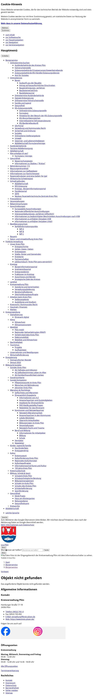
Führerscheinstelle (23, 68)
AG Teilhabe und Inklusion (26, 370)
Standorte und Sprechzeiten (27, 287)
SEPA (17, 193)
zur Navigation (12, 42)
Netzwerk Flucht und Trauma (31, 428)
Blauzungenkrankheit (19, 168)
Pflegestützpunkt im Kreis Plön (28, 382)
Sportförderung (21, 491)
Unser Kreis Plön (17, 244)
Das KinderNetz (21, 448)
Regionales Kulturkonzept (26, 460)
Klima (12, 319)
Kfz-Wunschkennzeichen (29, 118)
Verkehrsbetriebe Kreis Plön (27, 334)
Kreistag (13, 264)
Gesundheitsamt (22, 503)
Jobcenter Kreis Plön (23, 387)
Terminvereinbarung (10, 670)
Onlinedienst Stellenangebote (27, 136)
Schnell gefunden (17, 181)
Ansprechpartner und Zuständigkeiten (35, 400)
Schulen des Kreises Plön (25, 486)
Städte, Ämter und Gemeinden (28, 254)
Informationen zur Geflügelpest (23, 171)
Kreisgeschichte (21, 246)
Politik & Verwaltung (14, 241)
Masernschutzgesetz (24, 161)
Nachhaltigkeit (16, 342)
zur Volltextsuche (13, 37)
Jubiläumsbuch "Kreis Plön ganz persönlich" (33, 261)
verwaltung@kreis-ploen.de (20, 616)
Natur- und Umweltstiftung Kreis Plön (26, 239)
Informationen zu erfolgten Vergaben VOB (33, 219)
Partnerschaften (22, 259)
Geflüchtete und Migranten (26, 392)
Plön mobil (19, 329)
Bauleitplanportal (26, 93)
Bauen (17, 80)
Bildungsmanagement (24, 481)
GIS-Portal (19, 125)
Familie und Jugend (23, 103)
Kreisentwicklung (13, 312)
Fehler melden (12, 690)
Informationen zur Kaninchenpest (24, 173)
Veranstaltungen (17, 201)
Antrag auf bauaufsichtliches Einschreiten (37, 85)
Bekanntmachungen (19, 204)
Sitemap (9, 693)
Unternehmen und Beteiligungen (24, 352)
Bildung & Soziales (13, 365)
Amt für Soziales (22, 75)
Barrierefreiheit (12, 688)
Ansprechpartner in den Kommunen (35, 415)
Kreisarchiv (15, 506)
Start (8, 562)
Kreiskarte (19, 256)
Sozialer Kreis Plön (18, 367)
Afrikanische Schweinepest (21, 178)
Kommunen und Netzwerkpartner (29, 410)
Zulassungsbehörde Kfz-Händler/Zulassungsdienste (37, 73)
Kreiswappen (20, 251)
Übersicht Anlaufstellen (29, 420)
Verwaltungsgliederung (25, 289)
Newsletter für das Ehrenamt (31, 407)
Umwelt (18, 138)
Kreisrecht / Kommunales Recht (23, 304)
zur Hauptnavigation (14, 40)
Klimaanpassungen (23, 324)
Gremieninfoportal (23, 269)
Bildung (22, 435)
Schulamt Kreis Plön (23, 475)
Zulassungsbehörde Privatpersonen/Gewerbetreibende (39, 70)
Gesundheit (20, 105)
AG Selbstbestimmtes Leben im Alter (30, 372)
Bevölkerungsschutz (19, 224)
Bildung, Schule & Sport (20, 473)
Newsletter (19, 443)
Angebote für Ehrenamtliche (31, 402)
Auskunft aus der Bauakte (30, 83)
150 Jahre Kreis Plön (23, 468)
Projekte (18, 347)
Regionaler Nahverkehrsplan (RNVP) (30, 332)
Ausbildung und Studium (25, 302)
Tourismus (14, 345)
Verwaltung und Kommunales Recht (30, 128)
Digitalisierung (16, 314)
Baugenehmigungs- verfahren (32, 88)
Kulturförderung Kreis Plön (26, 458)
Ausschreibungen (17, 206)
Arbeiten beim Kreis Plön (21, 297)
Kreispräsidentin (22, 272)
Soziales (18, 133)
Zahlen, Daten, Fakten (24, 249)
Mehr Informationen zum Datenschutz (17, 525)
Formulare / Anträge (23, 156)
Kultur (12, 453)
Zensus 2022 (15, 362)
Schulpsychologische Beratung (28, 478)
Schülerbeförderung (23, 488)
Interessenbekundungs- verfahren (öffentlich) (34, 214)
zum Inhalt (10, 35)
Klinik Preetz (20, 496)
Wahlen (13, 309)
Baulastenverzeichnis (28, 90)
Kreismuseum (21, 455)
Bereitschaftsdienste (23, 292)
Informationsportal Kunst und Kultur (30, 465)
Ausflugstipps (20, 350)
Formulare (23, 113)
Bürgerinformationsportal (26, 266)
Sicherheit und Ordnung (25, 130)
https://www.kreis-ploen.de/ (20, 619)
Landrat (13, 282)
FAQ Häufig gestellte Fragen (31, 405)
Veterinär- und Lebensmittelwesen (29, 141)
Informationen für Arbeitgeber (32, 433)
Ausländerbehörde (18, 146)
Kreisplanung (11, 357)
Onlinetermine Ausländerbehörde (29, 95)
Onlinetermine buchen (20, 62)
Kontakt (9, 680)
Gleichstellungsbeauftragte (26, 294)
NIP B (21, 231)
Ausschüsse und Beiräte (25, 277)
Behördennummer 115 (20, 166)
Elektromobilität (22, 337)
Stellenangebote (22, 299)
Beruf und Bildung (22, 430)
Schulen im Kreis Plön (24, 483)
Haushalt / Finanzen (18, 307)
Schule (22, 438)
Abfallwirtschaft (17, 151)
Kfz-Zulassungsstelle (23, 108)
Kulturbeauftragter (23, 463)
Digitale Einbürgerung (24, 98)
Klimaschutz (20, 322)
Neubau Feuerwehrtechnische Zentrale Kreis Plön (36, 196)
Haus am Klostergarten (25, 498)
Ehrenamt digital (22, 317)
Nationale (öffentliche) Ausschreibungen (32, 211)
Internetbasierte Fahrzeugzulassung (35, 120)
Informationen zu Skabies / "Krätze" (30, 163)
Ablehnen (5, 28)
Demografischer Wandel (20, 360)
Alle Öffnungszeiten (9, 666)
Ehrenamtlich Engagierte (25, 395)
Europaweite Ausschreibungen (28, 209)
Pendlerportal (21, 191)
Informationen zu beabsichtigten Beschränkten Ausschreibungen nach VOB (47, 216)
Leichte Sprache (12, 513)
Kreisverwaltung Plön (19, 284)
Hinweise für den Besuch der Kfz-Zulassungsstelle (40, 115)
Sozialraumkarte (17, 377)
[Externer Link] (5, 631)
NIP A (21, 229)
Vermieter (19, 440)
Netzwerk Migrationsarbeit (30, 413)
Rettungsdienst (21, 501)
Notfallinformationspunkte (26, 226)
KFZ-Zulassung (21, 186)
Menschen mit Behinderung (27, 385)
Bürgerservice (12, 60)
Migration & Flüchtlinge (20, 390)
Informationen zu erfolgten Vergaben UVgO (33, 221)
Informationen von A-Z (29, 397)
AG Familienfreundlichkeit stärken (29, 375)
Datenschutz (11, 685)
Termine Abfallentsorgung (21, 148)
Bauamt (13, 236)
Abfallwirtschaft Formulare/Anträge (30, 143)
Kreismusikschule (17, 470)
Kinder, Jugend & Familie (20, 445)
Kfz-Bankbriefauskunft (28, 123)
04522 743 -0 (15, 611)
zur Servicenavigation (15, 45)
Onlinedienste (16, 78)
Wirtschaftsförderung (19, 355)
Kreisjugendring (21, 450)
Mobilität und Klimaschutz (26, 339)
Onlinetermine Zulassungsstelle (33, 110)
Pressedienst (15, 198)
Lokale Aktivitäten (26, 418)
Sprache (4, 517)
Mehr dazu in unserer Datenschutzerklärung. (21, 23)
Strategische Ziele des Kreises (27, 279)
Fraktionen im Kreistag (24, 274)
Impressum (10, 683)
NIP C (21, 234)
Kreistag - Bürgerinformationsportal (30, 188)
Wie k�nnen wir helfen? (11, 550)
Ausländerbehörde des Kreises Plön (30, 65)
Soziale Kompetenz (18, 380)
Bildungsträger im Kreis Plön (31, 423)
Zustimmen (5, 30)
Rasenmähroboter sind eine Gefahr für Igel (28, 176)
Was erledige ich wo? (19, 153)
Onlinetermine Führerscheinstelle (29, 100)
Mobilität (14, 327)
